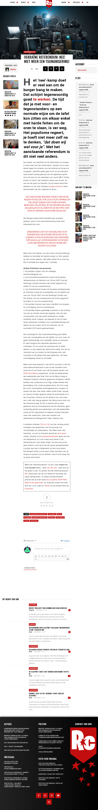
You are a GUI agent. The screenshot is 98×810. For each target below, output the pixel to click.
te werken (41, 99)
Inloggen (66, 541)
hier (26, 474)
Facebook (29, 489)
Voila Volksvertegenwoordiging (49, 747)
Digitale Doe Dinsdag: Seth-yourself (49, 778)
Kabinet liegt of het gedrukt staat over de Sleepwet (46, 694)
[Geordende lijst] (49, 556)
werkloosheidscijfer (50, 436)
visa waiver (60, 517)
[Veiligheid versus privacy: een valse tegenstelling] (14, 651)
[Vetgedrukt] (35, 556)
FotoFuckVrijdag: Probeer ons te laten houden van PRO (50, 769)
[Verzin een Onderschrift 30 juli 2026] (78, 195)
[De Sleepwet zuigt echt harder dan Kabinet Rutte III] (14, 674)
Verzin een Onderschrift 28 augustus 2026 (10, 153)
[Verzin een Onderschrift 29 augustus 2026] (10, 124)
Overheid (33, 646)
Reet (30, 632)
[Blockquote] (55, 556)
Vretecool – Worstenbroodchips (12, 767)
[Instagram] (45, 795)
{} (65, 556)
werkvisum (34, 521)
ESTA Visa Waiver (30, 373)
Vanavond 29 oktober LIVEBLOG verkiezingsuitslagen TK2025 (50, 742)
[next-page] (80, 247)
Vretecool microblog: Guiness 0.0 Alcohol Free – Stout (16, 773)
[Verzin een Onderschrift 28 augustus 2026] (10, 143)
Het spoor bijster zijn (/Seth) (16, 743)
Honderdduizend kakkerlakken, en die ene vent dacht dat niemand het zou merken (16, 730)
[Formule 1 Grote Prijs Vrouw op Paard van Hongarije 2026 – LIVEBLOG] (78, 238)
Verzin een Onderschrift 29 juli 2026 (89, 206)
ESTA (59, 514)
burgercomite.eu (56, 186)
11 (69, 698)
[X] (51, 68)
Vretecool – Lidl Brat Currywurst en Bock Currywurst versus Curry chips (17, 785)
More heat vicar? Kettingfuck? (50, 774)
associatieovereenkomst (38, 514)
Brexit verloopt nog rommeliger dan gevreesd (48, 608)
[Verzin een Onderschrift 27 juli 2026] (78, 227)
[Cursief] (39, 556)
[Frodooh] (7, 69)
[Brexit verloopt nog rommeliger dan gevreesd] (14, 610)
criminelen (52, 514)
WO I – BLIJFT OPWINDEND (13, 746)
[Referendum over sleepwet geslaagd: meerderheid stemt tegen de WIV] (14, 630)
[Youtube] (58, 795)
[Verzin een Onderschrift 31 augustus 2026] (10, 84)
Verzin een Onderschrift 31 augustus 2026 (10, 94)
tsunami (51, 517)
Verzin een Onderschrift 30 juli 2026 (89, 195)
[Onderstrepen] (42, 556)
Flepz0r (31, 610)
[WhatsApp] (62, 68)
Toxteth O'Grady (84, 102)
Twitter (47, 486)
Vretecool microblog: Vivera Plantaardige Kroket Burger (16, 778)
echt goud (62, 433)
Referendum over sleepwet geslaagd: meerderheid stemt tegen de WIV (49, 628)
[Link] (62, 556)
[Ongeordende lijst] (52, 556)
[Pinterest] (56, 68)
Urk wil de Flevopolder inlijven (16, 750)
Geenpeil (27, 517)
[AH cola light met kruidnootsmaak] (10, 104)
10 (69, 676)
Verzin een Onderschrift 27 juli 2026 (89, 227)
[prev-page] (76, 247)
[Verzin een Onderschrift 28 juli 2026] (78, 217)
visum (26, 521)
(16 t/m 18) (45, 424)
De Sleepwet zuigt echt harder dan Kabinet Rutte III (49, 672)
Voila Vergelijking (45, 752)
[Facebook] (45, 68)
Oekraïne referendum (39, 517)
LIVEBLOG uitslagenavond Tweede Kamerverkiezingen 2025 (51, 736)
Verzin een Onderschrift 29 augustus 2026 (10, 133)
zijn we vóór (52, 468)
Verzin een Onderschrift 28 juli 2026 (89, 217)
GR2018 (32, 624)
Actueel (33, 605)
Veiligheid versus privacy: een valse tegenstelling (49, 649)
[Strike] (45, 556)
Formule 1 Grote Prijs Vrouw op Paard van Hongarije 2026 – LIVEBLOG (89, 238)
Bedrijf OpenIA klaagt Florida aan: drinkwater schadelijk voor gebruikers (16, 737)
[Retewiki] (49, 802)
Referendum (29, 52)
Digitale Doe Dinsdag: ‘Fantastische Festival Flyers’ (50, 764)
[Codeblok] (59, 556)
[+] (36, 559)
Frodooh (13, 69)
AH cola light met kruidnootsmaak (10, 113)
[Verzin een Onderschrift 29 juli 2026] (78, 206)
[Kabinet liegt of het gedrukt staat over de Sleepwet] (14, 695)
